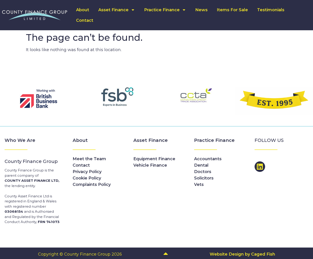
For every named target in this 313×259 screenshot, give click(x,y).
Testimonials (270, 9)
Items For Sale (232, 9)
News (201, 9)
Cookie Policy (87, 178)
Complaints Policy (92, 184)
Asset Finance (113, 9)
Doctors (202, 171)
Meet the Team (89, 158)
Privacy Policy (87, 171)
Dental (201, 165)
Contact (84, 20)
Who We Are (20, 140)
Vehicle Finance (150, 165)
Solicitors (204, 178)
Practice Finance (162, 9)
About (82, 9)
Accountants (208, 158)
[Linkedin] (260, 166)
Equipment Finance (154, 158)
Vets (199, 184)
